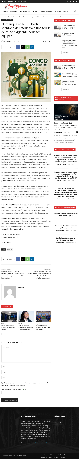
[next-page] (6, 334)
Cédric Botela (58, 132)
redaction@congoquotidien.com (41, 443)
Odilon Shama (61, 164)
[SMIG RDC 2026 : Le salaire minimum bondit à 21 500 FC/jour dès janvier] (57, 74)
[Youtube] (76, 1)
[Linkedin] (32, 47)
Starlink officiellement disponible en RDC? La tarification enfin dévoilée (69, 27)
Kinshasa (10, 249)
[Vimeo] (73, 1)
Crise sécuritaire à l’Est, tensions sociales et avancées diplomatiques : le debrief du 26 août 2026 (65, 126)
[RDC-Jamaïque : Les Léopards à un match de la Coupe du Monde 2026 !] (57, 82)
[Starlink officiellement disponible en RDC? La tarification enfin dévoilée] (57, 27)
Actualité (9, 17)
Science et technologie (19, 17)
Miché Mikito (60, 218)
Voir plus (65, 52)
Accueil (3, 17)
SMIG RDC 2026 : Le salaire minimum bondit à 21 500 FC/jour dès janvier (69, 74)
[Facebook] (65, 1)
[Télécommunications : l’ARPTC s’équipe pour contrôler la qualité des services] (9, 316)
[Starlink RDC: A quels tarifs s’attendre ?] (57, 34)
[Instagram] (68, 1)
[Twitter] (60, 423)
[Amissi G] (2, 42)
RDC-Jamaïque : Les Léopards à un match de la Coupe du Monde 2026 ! (69, 82)
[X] (71, 1)
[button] (75, 11)
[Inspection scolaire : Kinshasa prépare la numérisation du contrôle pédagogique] (43, 316)
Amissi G (8, 41)
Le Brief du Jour (59, 119)
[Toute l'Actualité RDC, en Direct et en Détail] (15, 6)
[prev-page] (2, 334)
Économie (21, 321)
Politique (4, 321)
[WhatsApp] (27, 47)
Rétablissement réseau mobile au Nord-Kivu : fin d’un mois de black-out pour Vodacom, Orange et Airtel (69, 44)
